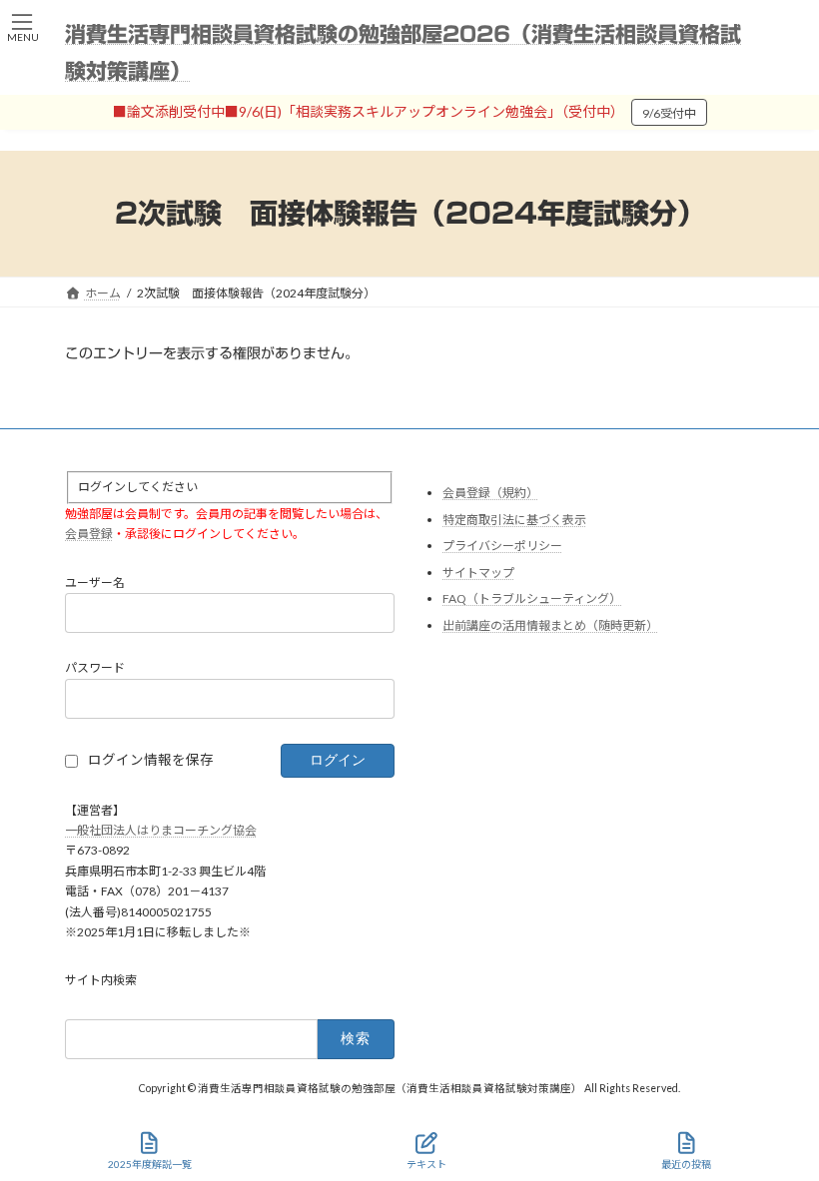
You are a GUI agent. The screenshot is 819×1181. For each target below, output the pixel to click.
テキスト (426, 1164)
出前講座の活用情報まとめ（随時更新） (550, 625)
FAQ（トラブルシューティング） (531, 599)
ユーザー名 (95, 582)
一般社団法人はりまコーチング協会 (161, 830)
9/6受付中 (669, 113)
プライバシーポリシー (502, 546)
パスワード (95, 668)
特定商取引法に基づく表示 (514, 519)
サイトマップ (478, 572)
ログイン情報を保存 (151, 761)
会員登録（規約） (490, 492)
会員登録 (89, 534)
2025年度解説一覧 (150, 1164)
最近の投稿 (686, 1164)
